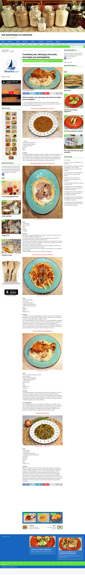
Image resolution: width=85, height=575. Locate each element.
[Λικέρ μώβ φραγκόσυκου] (11, 188)
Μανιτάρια (64, 562)
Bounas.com (4, 76)
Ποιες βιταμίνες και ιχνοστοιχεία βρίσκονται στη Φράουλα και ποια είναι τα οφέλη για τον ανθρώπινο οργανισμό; (73, 188)
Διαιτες (18, 41)
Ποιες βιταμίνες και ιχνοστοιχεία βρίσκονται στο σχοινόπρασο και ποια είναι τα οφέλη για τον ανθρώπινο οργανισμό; (73, 204)
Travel (8, 76)
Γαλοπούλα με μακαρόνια (42, 331)
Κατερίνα (32, 64)
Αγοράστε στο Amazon (11, 295)
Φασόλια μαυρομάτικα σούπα (42, 108)
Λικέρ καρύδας (7, 216)
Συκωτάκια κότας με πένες (42, 254)
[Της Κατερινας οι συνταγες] (42, 31)
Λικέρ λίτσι (6, 235)
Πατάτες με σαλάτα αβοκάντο (70, 110)
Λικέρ (61, 44)
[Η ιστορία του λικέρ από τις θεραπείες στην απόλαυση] (14, 114)
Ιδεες (65, 72)
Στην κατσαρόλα (44, 64)
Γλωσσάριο (41, 41)
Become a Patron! (68, 62)
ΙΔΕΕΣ (66, 44)
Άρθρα (33, 41)
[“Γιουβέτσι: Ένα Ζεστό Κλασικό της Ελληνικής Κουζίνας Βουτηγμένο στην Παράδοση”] (43, 517)
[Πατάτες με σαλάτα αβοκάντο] (73, 101)
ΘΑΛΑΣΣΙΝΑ (27, 44)
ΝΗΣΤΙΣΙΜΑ (44, 44)
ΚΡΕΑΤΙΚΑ (9, 44)
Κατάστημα (49, 41)
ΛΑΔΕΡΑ (15, 44)
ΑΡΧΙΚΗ (3, 41)
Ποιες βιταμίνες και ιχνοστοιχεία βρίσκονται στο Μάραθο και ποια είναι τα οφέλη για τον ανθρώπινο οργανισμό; (73, 193)
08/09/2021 (26, 64)
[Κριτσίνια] (73, 81)
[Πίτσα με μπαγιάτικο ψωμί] (73, 122)
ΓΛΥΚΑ (50, 44)
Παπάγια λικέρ (7, 255)
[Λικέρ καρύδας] (11, 207)
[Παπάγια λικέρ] (11, 246)
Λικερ (3, 178)
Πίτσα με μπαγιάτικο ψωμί (73, 131)
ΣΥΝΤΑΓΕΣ (9, 41)
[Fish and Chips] (8, 114)
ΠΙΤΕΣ (33, 44)
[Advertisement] (42, 499)
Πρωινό (55, 44)
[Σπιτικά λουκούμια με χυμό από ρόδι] (73, 142)
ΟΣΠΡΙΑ (20, 44)
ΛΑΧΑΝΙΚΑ (38, 44)
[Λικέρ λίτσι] (11, 227)
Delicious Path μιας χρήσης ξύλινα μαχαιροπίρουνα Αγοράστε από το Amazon (11, 283)
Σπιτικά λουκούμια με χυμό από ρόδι (73, 151)
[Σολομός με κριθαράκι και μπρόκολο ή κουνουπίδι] (70, 544)
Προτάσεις (25, 41)
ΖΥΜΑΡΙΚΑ (3, 44)
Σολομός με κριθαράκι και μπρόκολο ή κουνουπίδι (68, 552)
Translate (12, 51)
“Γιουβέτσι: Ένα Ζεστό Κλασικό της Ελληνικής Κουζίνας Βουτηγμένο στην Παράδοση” (72, 179)
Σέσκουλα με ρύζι (42, 413)
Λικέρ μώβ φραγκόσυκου (10, 196)
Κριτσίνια (67, 90)
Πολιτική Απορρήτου (6, 536)
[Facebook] (3, 174)
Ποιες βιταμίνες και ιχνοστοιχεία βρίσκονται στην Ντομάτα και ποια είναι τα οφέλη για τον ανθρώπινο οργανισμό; (73, 198)
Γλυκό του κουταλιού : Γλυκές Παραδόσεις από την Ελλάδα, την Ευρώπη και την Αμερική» (73, 174)
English (58, 41)
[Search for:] (76, 46)
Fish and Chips (67, 160)
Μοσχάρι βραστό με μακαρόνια (42, 163)
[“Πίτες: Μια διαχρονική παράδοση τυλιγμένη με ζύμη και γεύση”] (56, 517)
